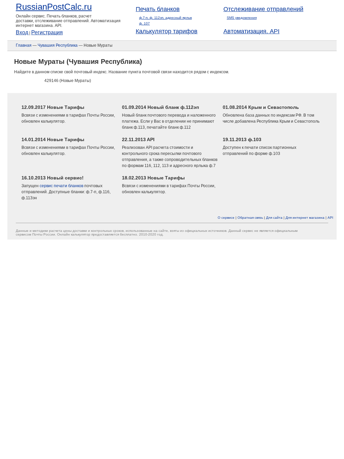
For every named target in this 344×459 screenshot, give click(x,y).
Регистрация (47, 32)
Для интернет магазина (305, 217)
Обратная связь (250, 217)
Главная (24, 45)
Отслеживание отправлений (263, 9)
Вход (22, 32)
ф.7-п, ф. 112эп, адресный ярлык (165, 17)
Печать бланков (158, 9)
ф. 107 (144, 23)
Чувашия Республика (58, 45)
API (330, 217)
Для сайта (274, 217)
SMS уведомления (242, 17)
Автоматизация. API (251, 31)
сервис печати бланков (61, 185)
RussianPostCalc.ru (54, 7)
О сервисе (226, 217)
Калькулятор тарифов (167, 31)
